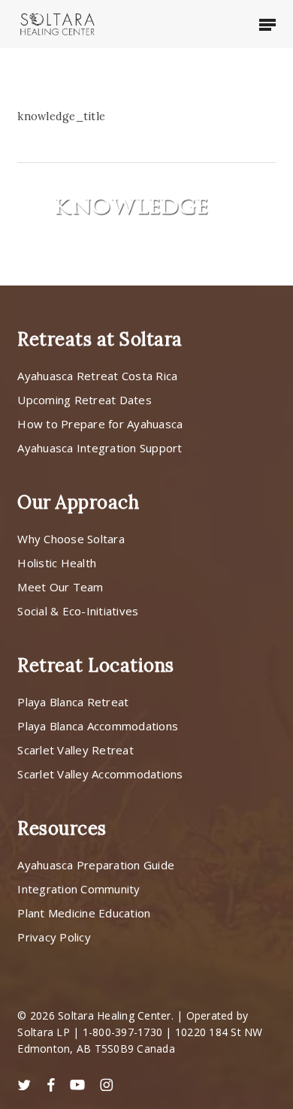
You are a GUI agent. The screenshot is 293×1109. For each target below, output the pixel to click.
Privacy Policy (54, 936)
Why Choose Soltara (71, 538)
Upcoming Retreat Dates (84, 399)
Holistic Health (56, 562)
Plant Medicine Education (83, 912)
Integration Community (78, 888)
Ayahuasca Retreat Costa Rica (97, 375)
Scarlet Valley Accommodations (100, 773)
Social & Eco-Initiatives (77, 610)
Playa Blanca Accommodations (97, 725)
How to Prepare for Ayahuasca (100, 423)
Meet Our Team (60, 586)
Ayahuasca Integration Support (99, 447)
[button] (267, 24)
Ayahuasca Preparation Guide (95, 864)
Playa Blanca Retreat (72, 701)
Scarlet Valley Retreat (75, 749)
